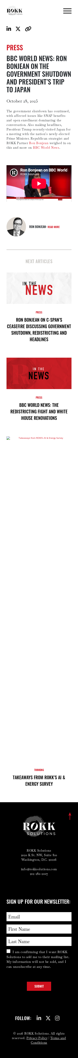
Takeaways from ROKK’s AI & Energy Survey (39, 780)
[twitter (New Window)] (49, 1019)
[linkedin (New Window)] (40, 1019)
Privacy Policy (36, 1038)
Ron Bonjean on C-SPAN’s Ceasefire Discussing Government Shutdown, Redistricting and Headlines (39, 329)
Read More (54, 227)
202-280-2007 (39, 874)
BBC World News (46, 148)
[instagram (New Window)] (58, 1019)
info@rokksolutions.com (39, 869)
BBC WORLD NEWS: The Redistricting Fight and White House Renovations (39, 411)
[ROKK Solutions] (14, 10)
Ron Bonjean (39, 143)
